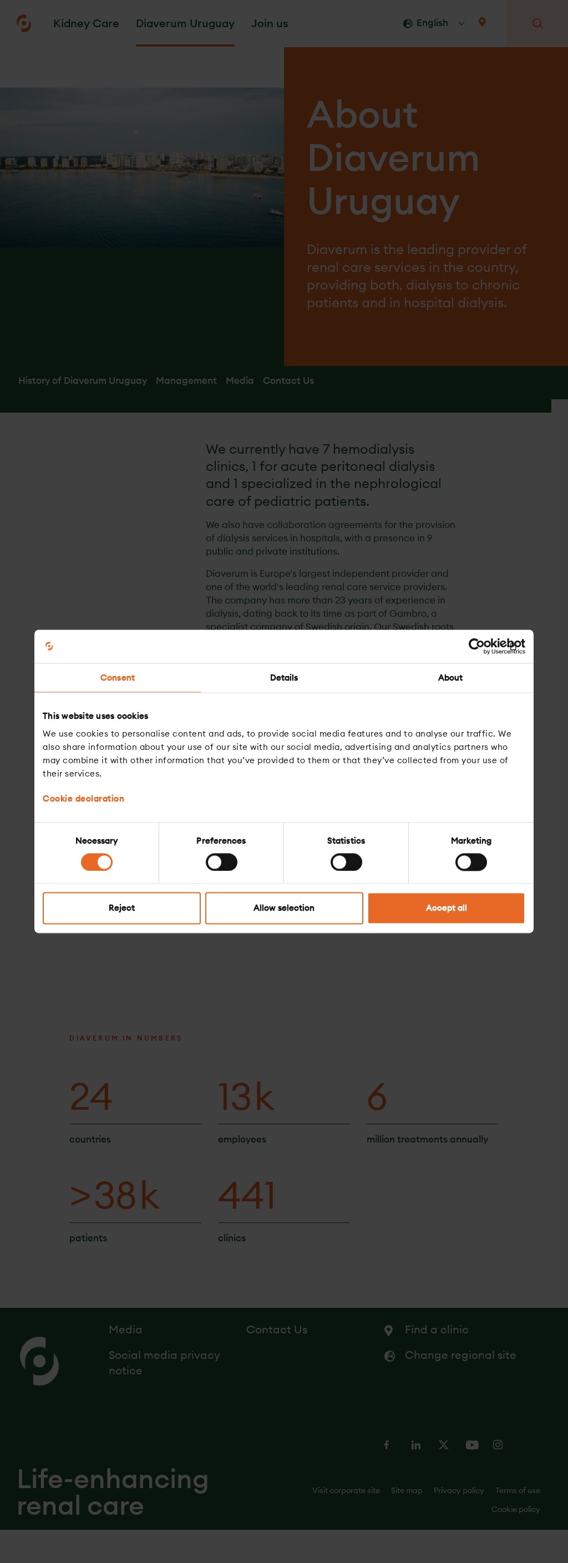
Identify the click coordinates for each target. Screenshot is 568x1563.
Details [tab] (284, 677)
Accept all (446, 908)
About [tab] (450, 677)
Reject (122, 908)
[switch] (221, 862)
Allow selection (284, 908)
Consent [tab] (117, 677)
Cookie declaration (83, 798)
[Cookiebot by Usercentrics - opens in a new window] (476, 646)
